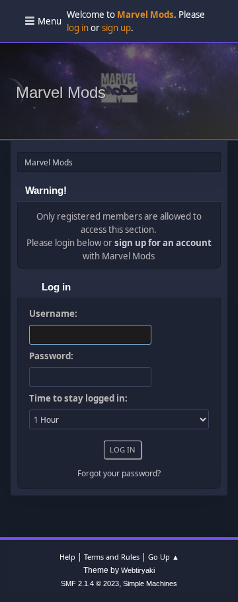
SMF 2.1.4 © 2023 (90, 583)
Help (67, 557)
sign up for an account (163, 243)
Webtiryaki (138, 570)
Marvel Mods (61, 92)
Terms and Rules (111, 557)
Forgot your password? (119, 473)
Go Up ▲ (163, 557)
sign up (116, 28)
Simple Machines (150, 583)
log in (78, 28)
